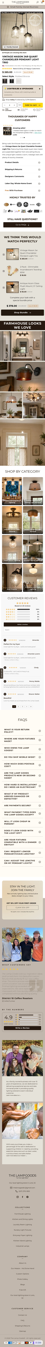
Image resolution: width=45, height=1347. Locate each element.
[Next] (41, 31)
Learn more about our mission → (16, 1155)
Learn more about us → (13, 1095)
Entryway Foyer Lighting (22, 1235)
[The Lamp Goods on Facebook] (22, 1197)
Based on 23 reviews (22, 606)
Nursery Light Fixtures (22, 1230)
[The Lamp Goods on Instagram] (17, 1197)
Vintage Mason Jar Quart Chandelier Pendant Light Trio (29, 253)
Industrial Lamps (22, 1246)
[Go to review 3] (24, 137)
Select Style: (16, 76)
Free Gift (22, 1290)
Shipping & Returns (22, 1326)
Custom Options (22, 1274)
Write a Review (22, 1028)
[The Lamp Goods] (20, 2)
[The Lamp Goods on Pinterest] (27, 1197)
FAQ (22, 1320)
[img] (13, 640)
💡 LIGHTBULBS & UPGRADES (20, 92)
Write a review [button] (22, 624)
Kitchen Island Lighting (22, 1241)
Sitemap (22, 1331)
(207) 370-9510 (24, 1191)
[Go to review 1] (20, 137)
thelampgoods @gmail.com (24, 1188)
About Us (22, 1263)
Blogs (22, 1284)
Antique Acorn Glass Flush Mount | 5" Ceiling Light (31, 286)
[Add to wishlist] (20, 105)
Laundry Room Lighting (22, 1225)
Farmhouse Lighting (23, 1214)
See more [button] (38, 133)
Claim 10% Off (22, 908)
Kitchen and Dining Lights (22, 1219)
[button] (7, 69)
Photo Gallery (22, 1279)
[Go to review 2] (22, 137)
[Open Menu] (3, 2)
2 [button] (18, 706)
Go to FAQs (21, 225)
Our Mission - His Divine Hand (22, 1268)
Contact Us (22, 1315)
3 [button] (22, 706)
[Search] (37, 2)
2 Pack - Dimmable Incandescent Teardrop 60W (31, 270)
